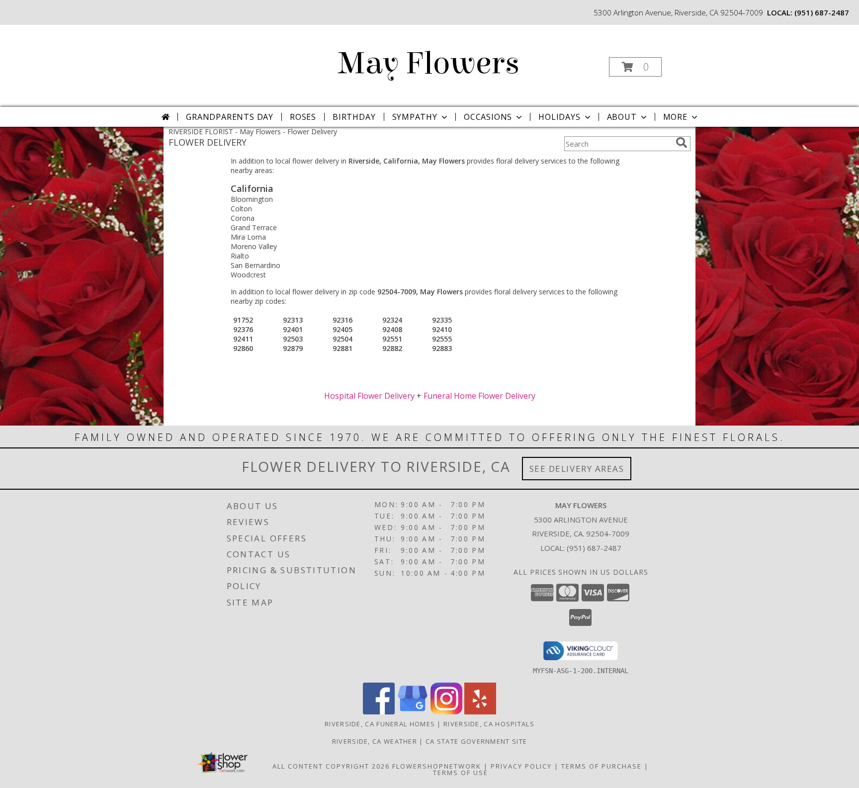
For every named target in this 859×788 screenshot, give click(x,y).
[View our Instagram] (446, 711)
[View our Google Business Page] (413, 711)
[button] (635, 67)
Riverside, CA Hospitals (488, 723)
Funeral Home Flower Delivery (479, 395)
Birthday (354, 116)
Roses (303, 116)
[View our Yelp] (480, 711)
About (622, 116)
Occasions (488, 116)
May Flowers (428, 63)
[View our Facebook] (379, 711)
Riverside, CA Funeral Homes (380, 723)
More (675, 116)
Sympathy (414, 116)
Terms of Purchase (601, 766)
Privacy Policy (521, 766)
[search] (681, 143)
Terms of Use (460, 772)
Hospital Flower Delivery (369, 395)
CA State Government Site (476, 741)
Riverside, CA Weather (374, 741)
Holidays (559, 116)
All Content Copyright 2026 (331, 766)
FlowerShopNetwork (436, 766)
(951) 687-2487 (821, 12)
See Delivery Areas (576, 468)
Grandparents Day (229, 116)
